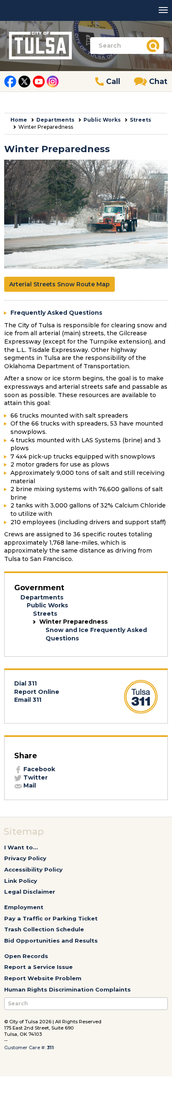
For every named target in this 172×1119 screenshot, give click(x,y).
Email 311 (27, 700)
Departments (55, 120)
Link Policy (20, 880)
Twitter (35, 777)
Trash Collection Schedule (44, 929)
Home (18, 120)
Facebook (38, 769)
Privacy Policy (25, 858)
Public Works (102, 120)
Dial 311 (25, 683)
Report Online (36, 692)
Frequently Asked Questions (56, 312)
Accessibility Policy (33, 869)
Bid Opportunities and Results (51, 940)
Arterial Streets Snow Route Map (59, 284)
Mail (29, 785)
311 (50, 1047)
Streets (140, 120)
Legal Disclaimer (29, 891)
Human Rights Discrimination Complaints (67, 989)
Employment (23, 907)
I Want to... (21, 847)
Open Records (26, 956)
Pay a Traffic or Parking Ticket (51, 918)
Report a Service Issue (38, 967)
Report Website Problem (42, 978)
